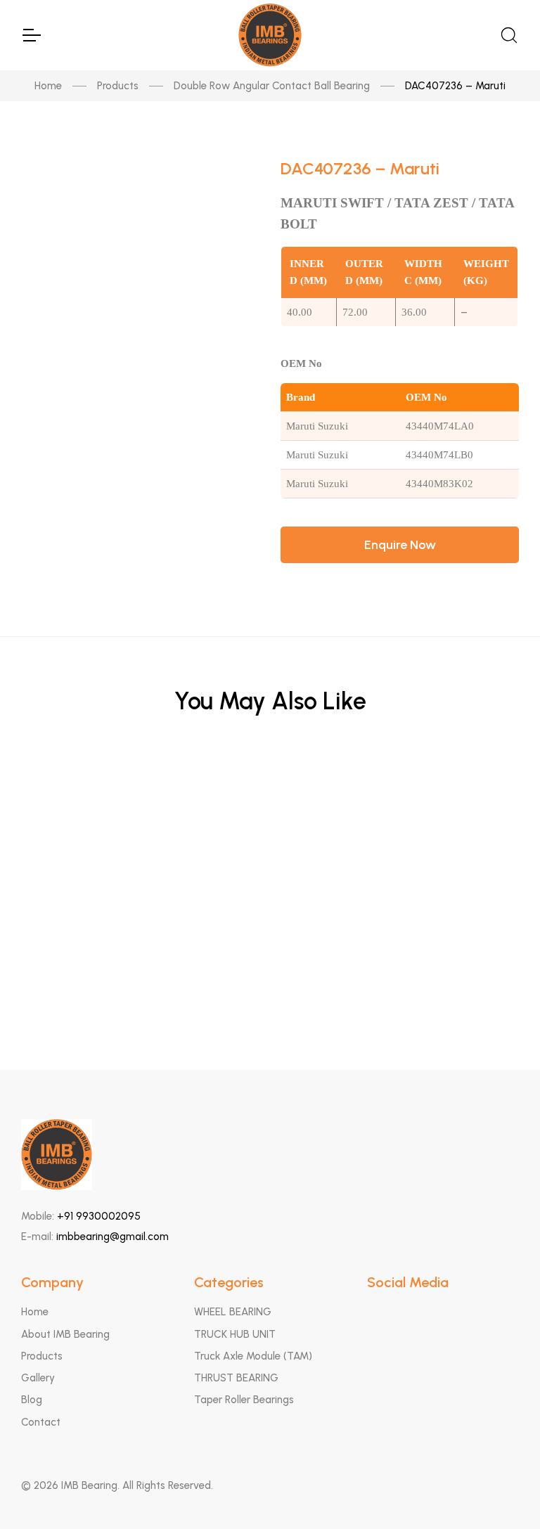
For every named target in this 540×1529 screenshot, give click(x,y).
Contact (40, 1422)
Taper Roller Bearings (244, 1399)
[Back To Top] (502, 1491)
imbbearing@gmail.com (112, 1236)
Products (118, 85)
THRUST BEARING (236, 1378)
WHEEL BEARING (232, 1311)
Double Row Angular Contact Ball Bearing (272, 85)
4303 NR (270, 792)
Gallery (38, 1378)
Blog (31, 1399)
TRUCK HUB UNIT (235, 1334)
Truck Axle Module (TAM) (253, 1356)
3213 (270, 999)
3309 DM (270, 860)
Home (48, 85)
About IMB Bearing (65, 1334)
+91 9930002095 (99, 1216)
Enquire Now (400, 545)
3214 (270, 929)
